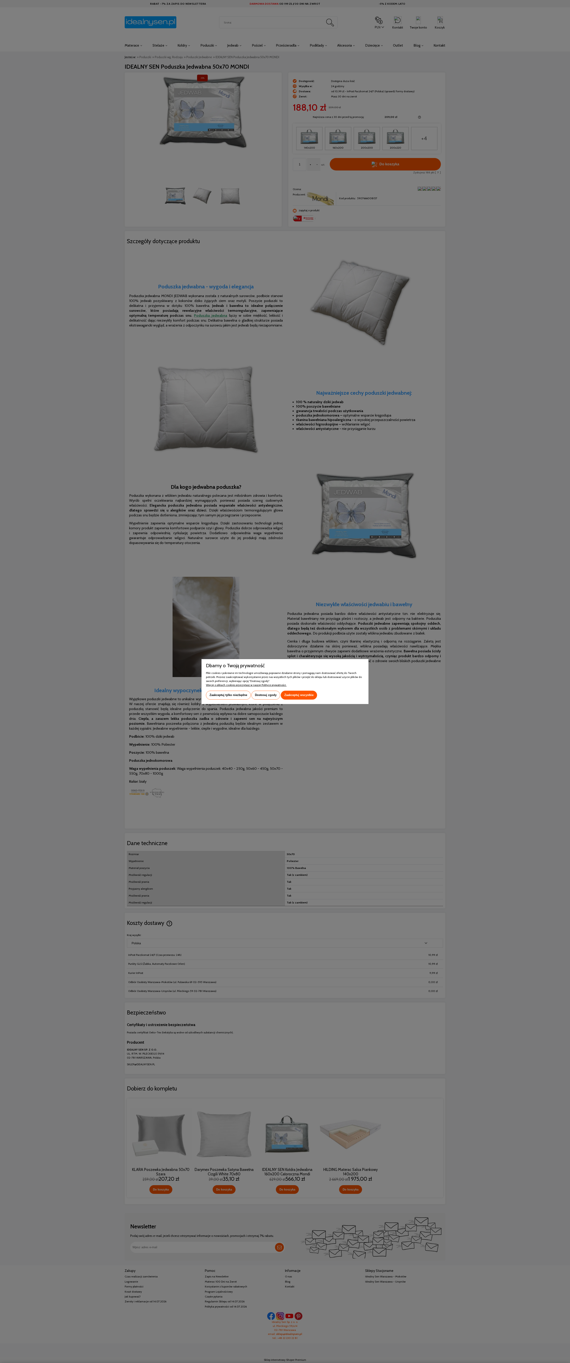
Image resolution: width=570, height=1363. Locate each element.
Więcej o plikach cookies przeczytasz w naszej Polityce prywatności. (246, 685)
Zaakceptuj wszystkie (299, 695)
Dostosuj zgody (266, 695)
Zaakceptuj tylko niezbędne (228, 695)
